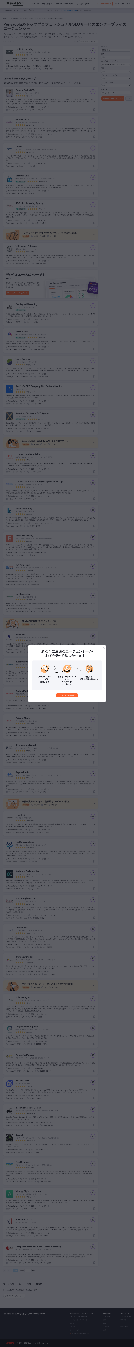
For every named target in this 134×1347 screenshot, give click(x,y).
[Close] (103, 647)
